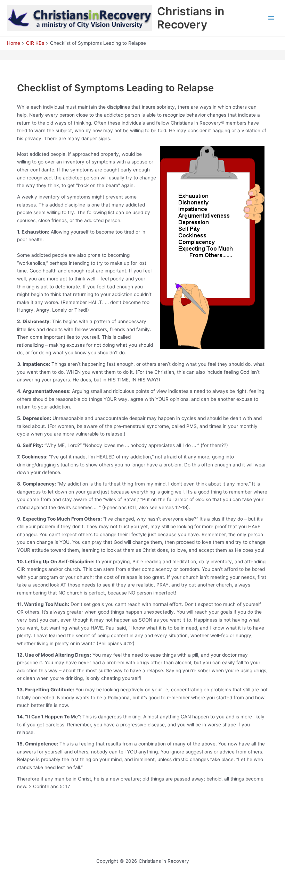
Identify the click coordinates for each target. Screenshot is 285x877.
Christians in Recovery (190, 18)
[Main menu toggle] (271, 18)
